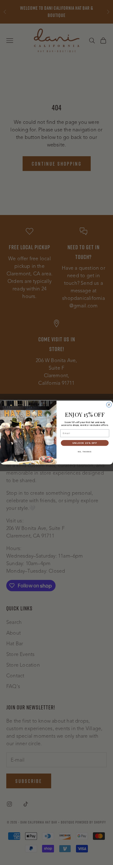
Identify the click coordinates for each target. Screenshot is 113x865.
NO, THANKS (85, 451)
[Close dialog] (109, 404)
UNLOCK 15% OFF (85, 443)
